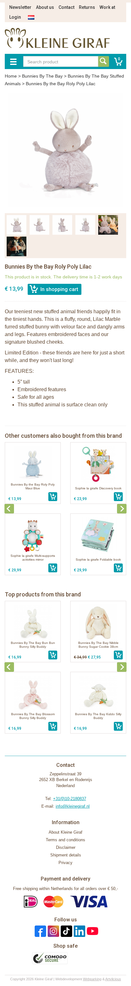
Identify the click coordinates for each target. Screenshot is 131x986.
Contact (66, 7)
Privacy (65, 862)
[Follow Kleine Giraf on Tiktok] (65, 931)
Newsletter (20, 7)
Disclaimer (65, 847)
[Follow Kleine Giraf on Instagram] (52, 931)
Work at (107, 7)
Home (11, 76)
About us (45, 7)
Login (15, 17)
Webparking (92, 979)
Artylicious (113, 979)
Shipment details (65, 855)
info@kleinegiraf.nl (73, 806)
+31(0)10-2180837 (69, 798)
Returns (87, 7)
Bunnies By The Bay (42, 76)
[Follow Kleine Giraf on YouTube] (91, 931)
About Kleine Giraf (65, 832)
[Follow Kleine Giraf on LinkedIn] (78, 931)
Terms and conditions (65, 839)
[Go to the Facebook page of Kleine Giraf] (39, 931)
